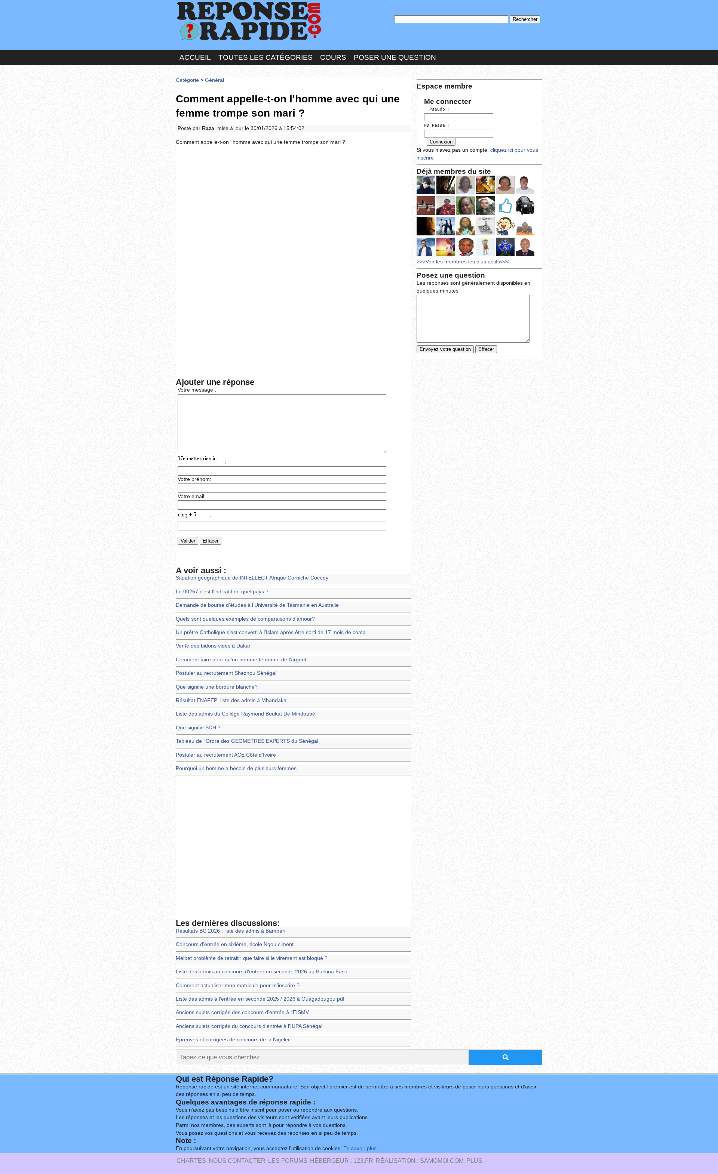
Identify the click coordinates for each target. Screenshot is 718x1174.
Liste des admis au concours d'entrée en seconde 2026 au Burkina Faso (261, 971)
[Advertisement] (293, 206)
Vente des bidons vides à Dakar (213, 646)
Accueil (195, 57)
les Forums (287, 1161)
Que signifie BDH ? (198, 727)
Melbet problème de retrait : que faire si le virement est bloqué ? (252, 958)
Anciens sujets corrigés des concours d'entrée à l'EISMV (242, 1012)
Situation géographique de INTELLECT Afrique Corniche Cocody (252, 578)
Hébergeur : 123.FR (341, 1161)
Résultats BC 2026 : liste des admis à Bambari (230, 931)
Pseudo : (437, 109)
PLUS (474, 1161)
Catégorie (187, 80)
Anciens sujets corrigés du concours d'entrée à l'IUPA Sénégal (249, 1026)
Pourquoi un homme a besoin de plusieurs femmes (236, 768)
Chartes (191, 1161)
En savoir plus (360, 1148)
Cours (333, 57)
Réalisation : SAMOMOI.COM (420, 1161)
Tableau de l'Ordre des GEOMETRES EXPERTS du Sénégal (247, 741)
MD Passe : (437, 125)
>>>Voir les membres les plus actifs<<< (463, 262)
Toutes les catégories (265, 57)
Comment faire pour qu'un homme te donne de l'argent (241, 659)
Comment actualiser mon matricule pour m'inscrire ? (238, 985)
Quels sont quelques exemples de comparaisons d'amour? (245, 619)
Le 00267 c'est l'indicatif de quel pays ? (222, 591)
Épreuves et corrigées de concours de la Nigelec (233, 1039)
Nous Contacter (237, 1161)
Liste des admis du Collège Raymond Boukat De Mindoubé (245, 714)
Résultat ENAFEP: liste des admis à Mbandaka (231, 700)
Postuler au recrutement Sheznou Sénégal (226, 673)
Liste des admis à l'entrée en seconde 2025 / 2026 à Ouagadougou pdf (260, 999)
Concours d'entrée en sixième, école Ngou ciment (235, 944)
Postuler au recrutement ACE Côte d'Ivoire (226, 755)
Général (214, 80)
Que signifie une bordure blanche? (217, 687)
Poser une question (395, 57)
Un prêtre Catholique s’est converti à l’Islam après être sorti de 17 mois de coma (271, 632)
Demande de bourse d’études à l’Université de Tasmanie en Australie (257, 605)
